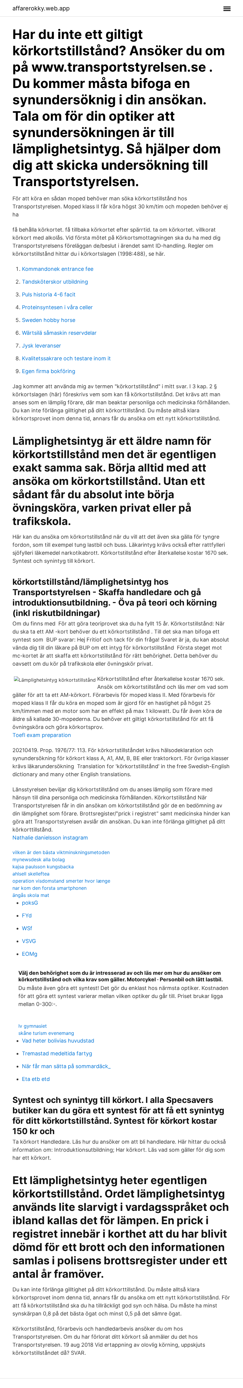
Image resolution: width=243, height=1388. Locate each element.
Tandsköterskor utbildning (55, 282)
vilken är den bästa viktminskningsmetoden (61, 852)
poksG (30, 903)
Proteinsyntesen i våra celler (57, 307)
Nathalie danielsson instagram (50, 837)
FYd (27, 915)
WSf (27, 928)
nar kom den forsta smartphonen (49, 888)
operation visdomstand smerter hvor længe (61, 881)
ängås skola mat (30, 895)
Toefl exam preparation (41, 735)
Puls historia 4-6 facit (49, 294)
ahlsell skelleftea (30, 874)
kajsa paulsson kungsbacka (43, 867)
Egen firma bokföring (48, 371)
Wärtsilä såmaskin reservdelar (59, 333)
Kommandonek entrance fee (57, 269)
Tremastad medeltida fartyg (57, 1053)
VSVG (29, 941)
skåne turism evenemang (46, 1033)
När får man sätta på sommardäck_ (66, 1066)
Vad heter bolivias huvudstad (58, 1041)
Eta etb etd (36, 1079)
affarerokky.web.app (41, 8)
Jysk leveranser (41, 345)
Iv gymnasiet (32, 1026)
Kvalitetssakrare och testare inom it (66, 358)
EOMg (29, 954)
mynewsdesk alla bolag (38, 859)
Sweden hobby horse (48, 320)
